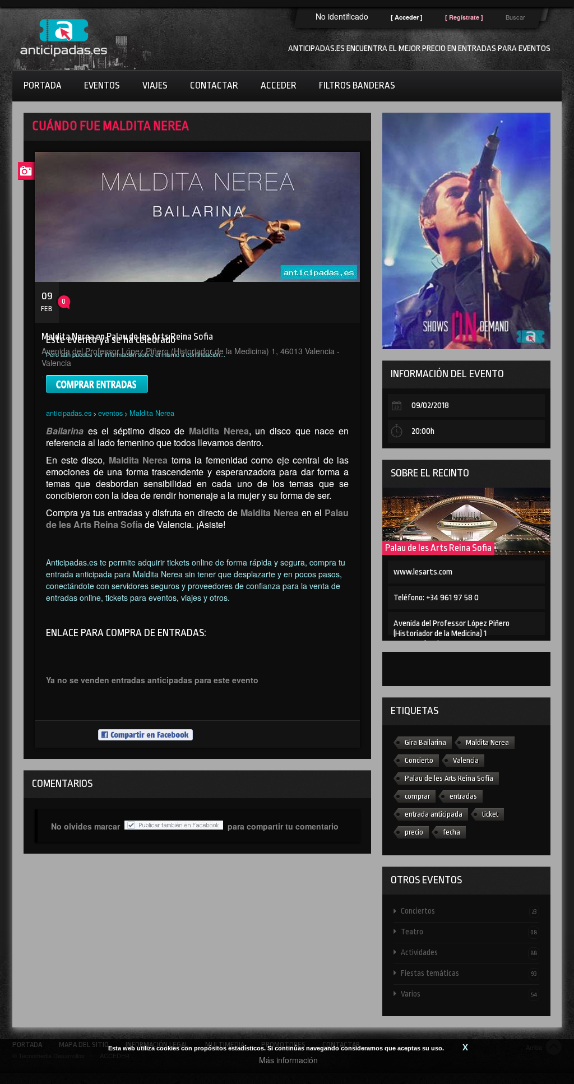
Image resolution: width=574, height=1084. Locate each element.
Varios (469, 993)
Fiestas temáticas (469, 973)
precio (414, 832)
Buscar (515, 16)
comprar (417, 796)
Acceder (279, 85)
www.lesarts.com (423, 572)
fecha (451, 832)
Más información (288, 1060)
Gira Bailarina (425, 742)
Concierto (419, 760)
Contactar (214, 85)
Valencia (466, 760)
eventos (110, 412)
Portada (43, 85)
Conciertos (469, 910)
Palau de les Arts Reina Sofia (438, 548)
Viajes (155, 85)
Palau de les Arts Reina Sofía (449, 778)
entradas (463, 796)
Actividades (469, 952)
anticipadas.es (68, 412)
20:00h (422, 431)
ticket (490, 814)
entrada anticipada (433, 814)
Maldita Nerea (151, 412)
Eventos (102, 85)
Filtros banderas (357, 85)
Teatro (469, 931)
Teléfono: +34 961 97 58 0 (436, 598)
